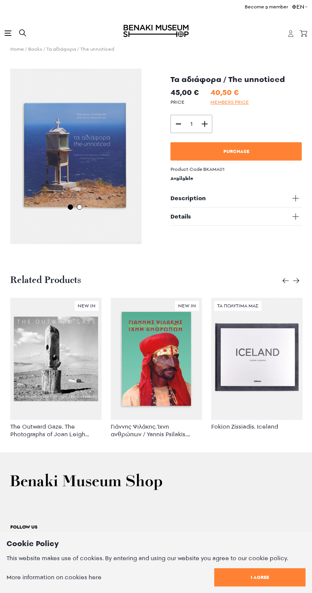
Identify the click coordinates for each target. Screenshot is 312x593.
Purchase (236, 151)
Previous (4, 158)
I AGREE (260, 577)
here (95, 577)
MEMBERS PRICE (229, 102)
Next (147, 158)
